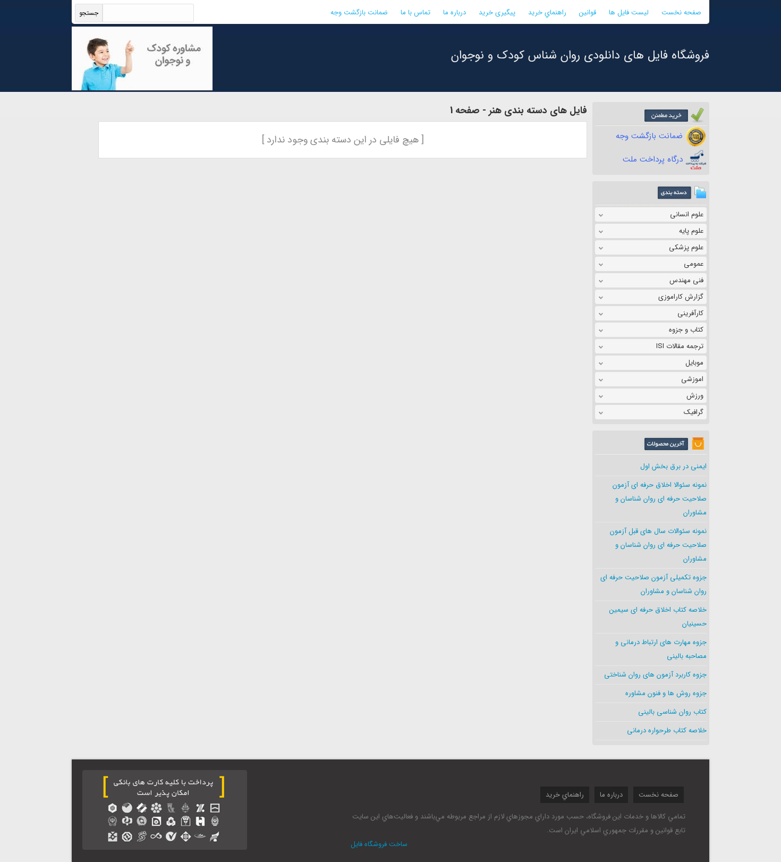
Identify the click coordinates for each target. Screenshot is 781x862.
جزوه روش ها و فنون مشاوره (666, 693)
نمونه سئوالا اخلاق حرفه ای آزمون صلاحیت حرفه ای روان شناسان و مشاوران (660, 498)
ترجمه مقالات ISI (679, 346)
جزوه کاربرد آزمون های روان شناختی (655, 674)
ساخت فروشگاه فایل (379, 844)
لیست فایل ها (629, 12)
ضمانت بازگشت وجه (359, 12)
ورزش (694, 395)
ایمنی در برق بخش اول (673, 466)
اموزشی (692, 379)
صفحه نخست (681, 12)
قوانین (587, 12)
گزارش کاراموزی (680, 296)
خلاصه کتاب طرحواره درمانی (667, 730)
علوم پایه (691, 230)
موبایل (694, 362)
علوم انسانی (686, 214)
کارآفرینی (690, 313)
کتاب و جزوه (686, 329)
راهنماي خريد (547, 12)
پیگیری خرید (497, 12)
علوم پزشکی (686, 247)
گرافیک (693, 412)
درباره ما (454, 12)
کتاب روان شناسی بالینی (672, 711)
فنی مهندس (686, 280)
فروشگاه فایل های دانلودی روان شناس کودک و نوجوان (580, 55)
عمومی (693, 263)
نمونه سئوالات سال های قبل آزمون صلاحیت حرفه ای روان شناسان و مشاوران (658, 545)
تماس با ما (415, 12)
